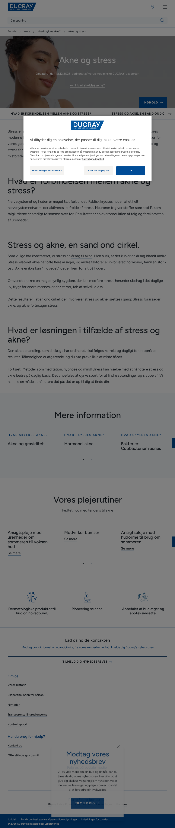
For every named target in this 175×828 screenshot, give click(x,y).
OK (131, 170)
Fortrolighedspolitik (93, 159)
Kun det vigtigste (98, 170)
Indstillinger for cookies (47, 170)
